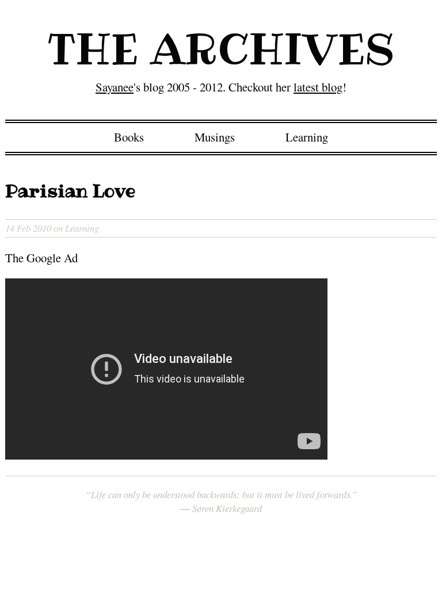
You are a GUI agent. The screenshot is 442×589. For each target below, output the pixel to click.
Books (129, 137)
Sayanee (115, 87)
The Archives (221, 49)
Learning (306, 137)
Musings (215, 137)
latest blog (318, 87)
